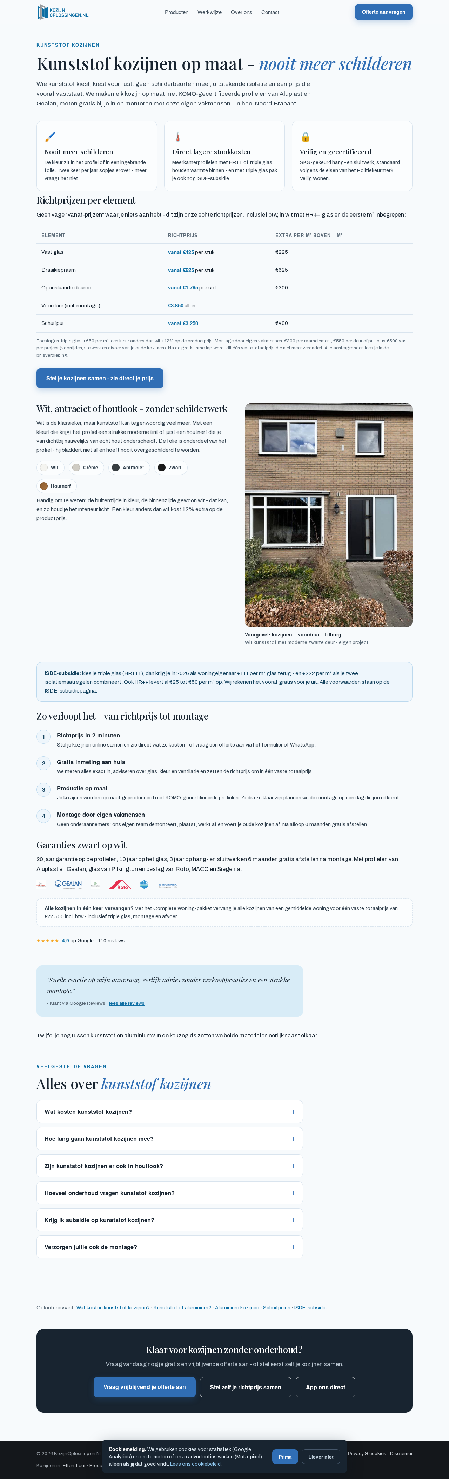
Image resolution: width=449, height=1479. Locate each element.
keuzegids (183, 1035)
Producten (176, 11)
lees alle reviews (127, 1003)
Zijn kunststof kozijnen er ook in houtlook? (104, 1165)
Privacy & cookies (367, 1453)
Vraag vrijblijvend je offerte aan (144, 1387)
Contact (270, 11)
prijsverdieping (51, 355)
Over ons (241, 11)
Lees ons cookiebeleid (195, 1464)
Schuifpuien (276, 1307)
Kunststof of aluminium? (182, 1307)
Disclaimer (401, 1453)
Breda (95, 1465)
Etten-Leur (74, 1465)
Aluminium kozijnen (237, 1307)
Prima (285, 1456)
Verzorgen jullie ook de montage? (91, 1246)
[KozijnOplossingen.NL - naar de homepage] (62, 12)
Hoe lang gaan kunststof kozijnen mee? (99, 1138)
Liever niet (321, 1456)
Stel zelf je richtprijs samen (245, 1387)
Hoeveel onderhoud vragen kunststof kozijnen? (110, 1192)
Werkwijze (209, 11)
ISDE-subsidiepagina (70, 691)
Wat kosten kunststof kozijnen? (88, 1111)
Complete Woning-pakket (182, 908)
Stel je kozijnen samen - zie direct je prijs (100, 378)
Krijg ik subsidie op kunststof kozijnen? (99, 1219)
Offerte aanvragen (384, 11)
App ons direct (325, 1387)
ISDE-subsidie (310, 1307)
